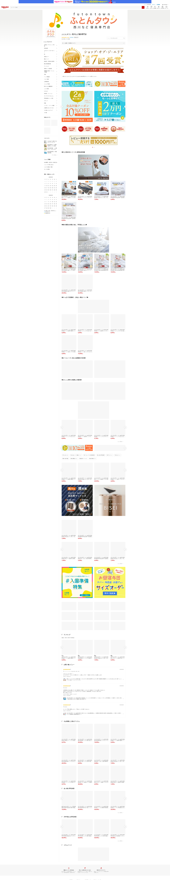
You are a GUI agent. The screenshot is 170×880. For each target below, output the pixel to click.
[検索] (143, 7)
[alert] (93, 43)
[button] (165, 4)
